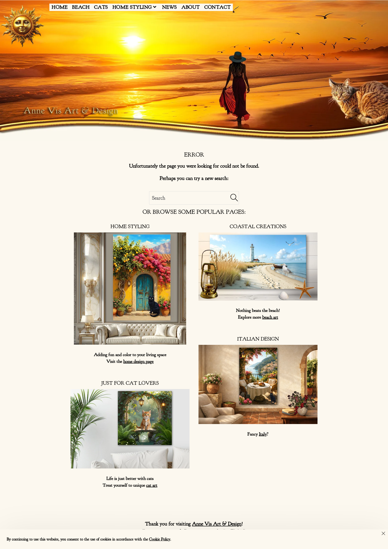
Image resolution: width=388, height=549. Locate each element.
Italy (263, 434)
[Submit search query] (234, 198)
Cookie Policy (159, 539)
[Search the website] (194, 197)
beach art (270, 317)
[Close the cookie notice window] (383, 534)
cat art (151, 485)
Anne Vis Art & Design (216, 524)
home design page (138, 361)
